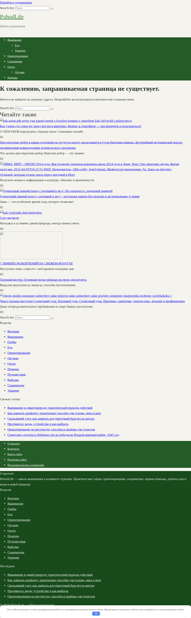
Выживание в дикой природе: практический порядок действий (50, 408)
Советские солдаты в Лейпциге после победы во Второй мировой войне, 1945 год (63, 435)
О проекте (13, 443)
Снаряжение (14, 61)
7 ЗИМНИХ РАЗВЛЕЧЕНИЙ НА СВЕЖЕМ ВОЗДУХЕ (36, 263)
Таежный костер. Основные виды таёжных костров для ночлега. (43, 279)
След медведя (9, 218)
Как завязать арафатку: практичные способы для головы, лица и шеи (54, 413)
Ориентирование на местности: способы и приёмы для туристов (51, 429)
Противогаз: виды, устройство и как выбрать (37, 424)
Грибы (11, 342)
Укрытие (20, 50)
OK (96, 613)
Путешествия (16, 374)
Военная (13, 331)
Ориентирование (17, 56)
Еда (17, 45)
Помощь (13, 369)
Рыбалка (12, 77)
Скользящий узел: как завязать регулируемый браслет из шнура (50, 418)
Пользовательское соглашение (25, 465)
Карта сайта (14, 454)
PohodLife (12, 16)
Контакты (13, 448)
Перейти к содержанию (16, 2)
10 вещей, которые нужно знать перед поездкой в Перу (37, 174)
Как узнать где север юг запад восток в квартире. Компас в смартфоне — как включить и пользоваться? (70, 126)
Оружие (20, 72)
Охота (11, 66)
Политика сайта (17, 459)
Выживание (14, 39)
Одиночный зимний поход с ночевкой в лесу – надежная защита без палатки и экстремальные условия (70, 196)
